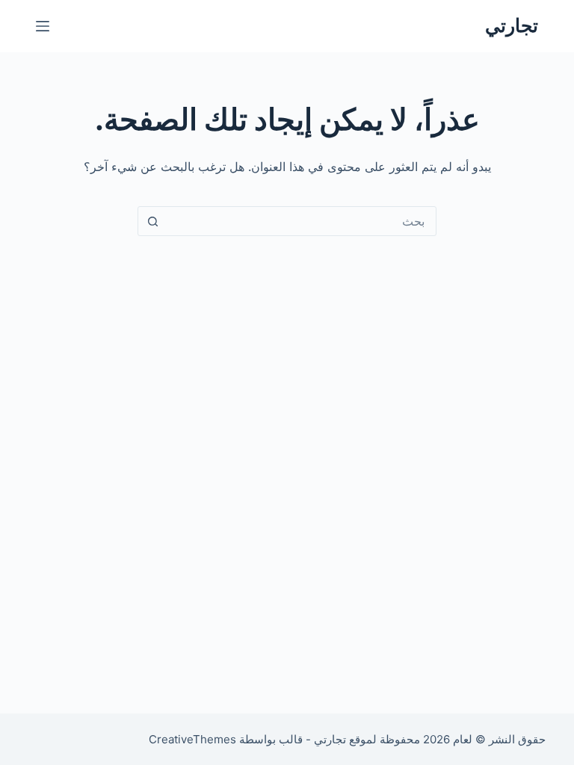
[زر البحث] (152, 221)
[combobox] (301, 221)
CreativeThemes (192, 739)
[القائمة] (42, 26)
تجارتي (511, 25)
